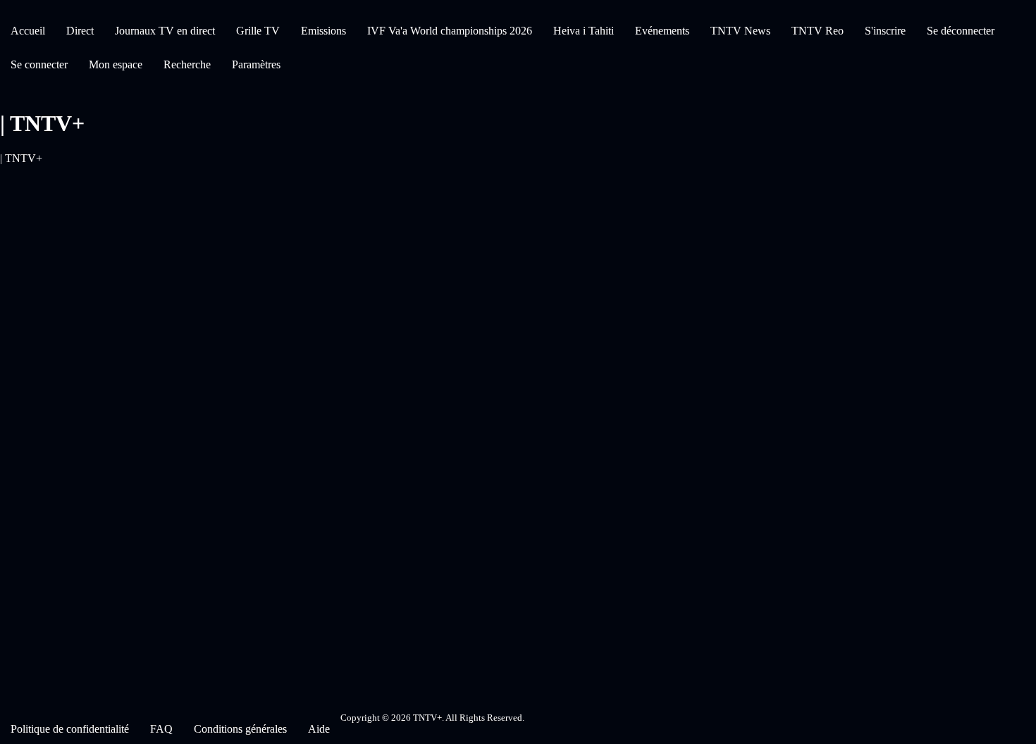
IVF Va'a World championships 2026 (449, 31)
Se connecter (39, 64)
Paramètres (256, 64)
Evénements (662, 31)
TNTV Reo (817, 31)
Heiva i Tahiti (583, 31)
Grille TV (258, 31)
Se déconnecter (960, 31)
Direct (80, 31)
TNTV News (740, 31)
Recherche (187, 64)
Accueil (28, 31)
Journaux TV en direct (165, 31)
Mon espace (115, 64)
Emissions (323, 31)
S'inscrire (885, 31)
